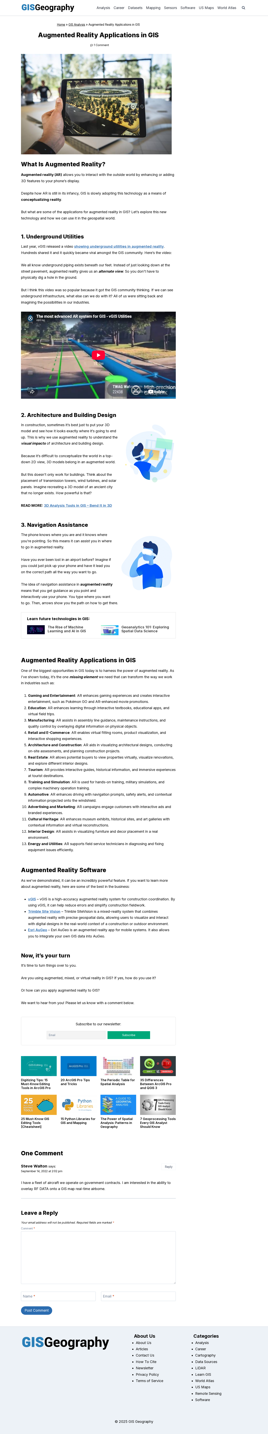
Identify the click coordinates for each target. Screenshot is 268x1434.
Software (187, 8)
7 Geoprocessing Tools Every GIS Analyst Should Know (158, 1123)
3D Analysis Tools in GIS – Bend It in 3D (78, 505)
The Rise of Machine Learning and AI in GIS (67, 629)
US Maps (206, 8)
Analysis (103, 8)
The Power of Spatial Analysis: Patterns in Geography (116, 1123)
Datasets (135, 8)
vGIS (32, 899)
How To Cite (146, 1362)
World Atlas (226, 8)
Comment (28, 1228)
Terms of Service (149, 1381)
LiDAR (200, 1368)
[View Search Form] (243, 7)
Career (119, 8)
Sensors (170, 8)
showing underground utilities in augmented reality (119, 246)
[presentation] (36, 629)
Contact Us (145, 1355)
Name (29, 1296)
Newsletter (144, 1368)
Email (108, 1296)
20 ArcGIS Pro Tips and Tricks (75, 1082)
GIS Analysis (76, 24)
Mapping (153, 8)
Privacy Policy (147, 1374)
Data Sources (206, 1362)
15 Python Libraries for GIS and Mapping (78, 1121)
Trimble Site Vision (44, 911)
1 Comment (101, 45)
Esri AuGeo (37, 930)
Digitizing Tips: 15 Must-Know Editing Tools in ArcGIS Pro (36, 1084)
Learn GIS (203, 1374)
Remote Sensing (208, 1393)
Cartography (205, 1355)
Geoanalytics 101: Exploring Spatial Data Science (145, 629)
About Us (143, 1343)
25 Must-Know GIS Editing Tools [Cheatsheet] (35, 1123)
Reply (169, 1167)
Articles (142, 1349)
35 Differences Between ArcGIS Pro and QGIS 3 (155, 1084)
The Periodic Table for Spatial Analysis (117, 1082)
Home (61, 24)
